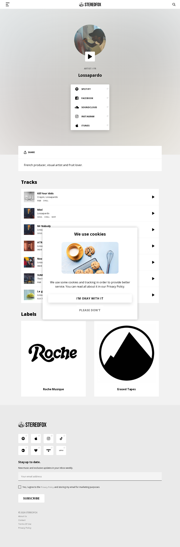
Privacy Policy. (116, 286)
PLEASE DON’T (90, 310)
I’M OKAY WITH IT (90, 298)
